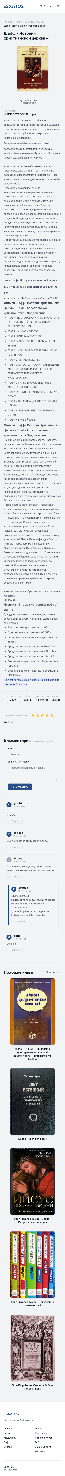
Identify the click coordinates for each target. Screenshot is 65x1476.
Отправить (22, 786)
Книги (19, 21)
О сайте (39, 1428)
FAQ (37, 1442)
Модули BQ (10, 1437)
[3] (42, 715)
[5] (52, 715)
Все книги (52, 972)
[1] (33, 715)
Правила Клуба (44, 1437)
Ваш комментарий (18, 761)
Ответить (16, 821)
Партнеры (41, 1433)
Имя (10, 748)
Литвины (40, 1451)
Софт (7, 1442)
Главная (8, 21)
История (31, 114)
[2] (37, 715)
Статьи (8, 1446)
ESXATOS (11, 1414)
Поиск (47, 6)
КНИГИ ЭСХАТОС (34, 21)
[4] (47, 715)
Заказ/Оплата (43, 1446)
